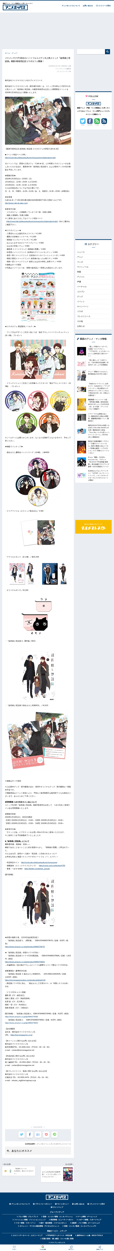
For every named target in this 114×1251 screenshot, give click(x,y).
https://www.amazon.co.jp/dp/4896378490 (21, 1017)
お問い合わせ (88, 6)
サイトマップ (58, 1207)
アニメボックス (59, 1242)
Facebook (90, 125)
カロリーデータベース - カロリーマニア (28, 1235)
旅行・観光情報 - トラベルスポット (53, 1223)
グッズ (39, 1144)
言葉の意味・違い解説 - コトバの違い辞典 (58, 1239)
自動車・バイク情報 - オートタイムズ (86, 1223)
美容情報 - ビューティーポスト (62, 1220)
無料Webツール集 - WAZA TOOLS (90, 1235)
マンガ (80, 262)
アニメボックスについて (71, 6)
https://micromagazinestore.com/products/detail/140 (25, 980)
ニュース (81, 252)
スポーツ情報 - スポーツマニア (89, 1220)
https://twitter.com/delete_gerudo (37, 869)
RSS (104, 125)
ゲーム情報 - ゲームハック (87, 1216)
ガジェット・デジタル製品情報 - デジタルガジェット (39, 1226)
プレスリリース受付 (103, 6)
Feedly (97, 125)
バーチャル (82, 287)
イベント (47, 1144)
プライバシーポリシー (43, 1204)
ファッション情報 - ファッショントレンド (30, 1220)
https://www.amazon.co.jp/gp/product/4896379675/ (25, 947)
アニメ (80, 257)
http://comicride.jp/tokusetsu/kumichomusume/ (39, 862)
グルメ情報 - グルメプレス (28, 1216)
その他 (80, 321)
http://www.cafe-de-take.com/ (16, 203)
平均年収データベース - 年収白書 (59, 1235)
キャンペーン (83, 306)
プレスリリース (65, 1144)
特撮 (79, 272)
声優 (79, 282)
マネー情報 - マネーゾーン (26, 1223)
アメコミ (81, 277)
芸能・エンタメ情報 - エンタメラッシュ (58, 1216)
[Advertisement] (57, 29)
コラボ (54, 1144)
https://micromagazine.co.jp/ (21, 1035)
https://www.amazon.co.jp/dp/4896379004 (21, 1023)
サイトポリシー (63, 1204)
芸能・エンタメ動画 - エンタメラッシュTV (80, 1226)
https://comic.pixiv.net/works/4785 (52, 866)
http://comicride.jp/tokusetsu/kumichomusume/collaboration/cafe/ (30, 158)
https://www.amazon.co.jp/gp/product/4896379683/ (25, 962)
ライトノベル (83, 267)
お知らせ (81, 326)
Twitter (83, 125)
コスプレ (81, 292)
